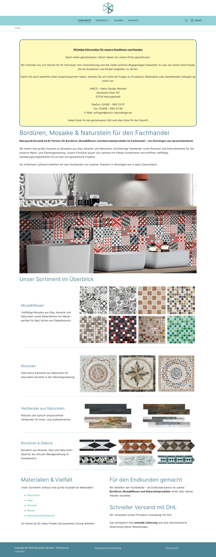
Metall (31, 510)
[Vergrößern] (191, 179)
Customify (19, 551)
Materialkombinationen (41, 515)
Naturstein (33, 495)
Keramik (32, 505)
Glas (30, 500)
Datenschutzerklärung (108, 548)
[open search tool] (186, 20)
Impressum (172, 548)
